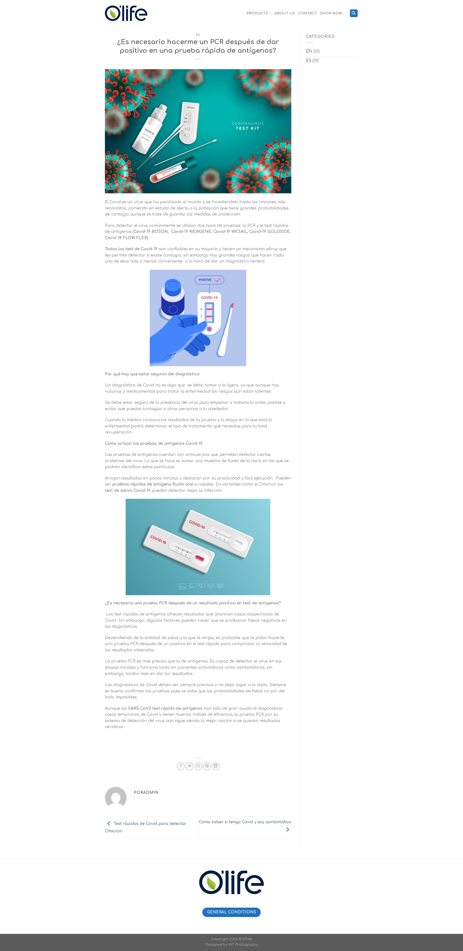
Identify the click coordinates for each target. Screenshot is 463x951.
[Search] (354, 13)
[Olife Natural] (126, 13)
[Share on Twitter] (189, 766)
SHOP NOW (331, 13)
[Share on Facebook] (181, 766)
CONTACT (307, 13)
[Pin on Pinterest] (207, 766)
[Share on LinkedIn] (216, 766)
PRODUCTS (257, 13)
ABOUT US (285, 13)
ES (198, 35)
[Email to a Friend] (198, 766)
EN (309, 51)
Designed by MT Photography (231, 944)
